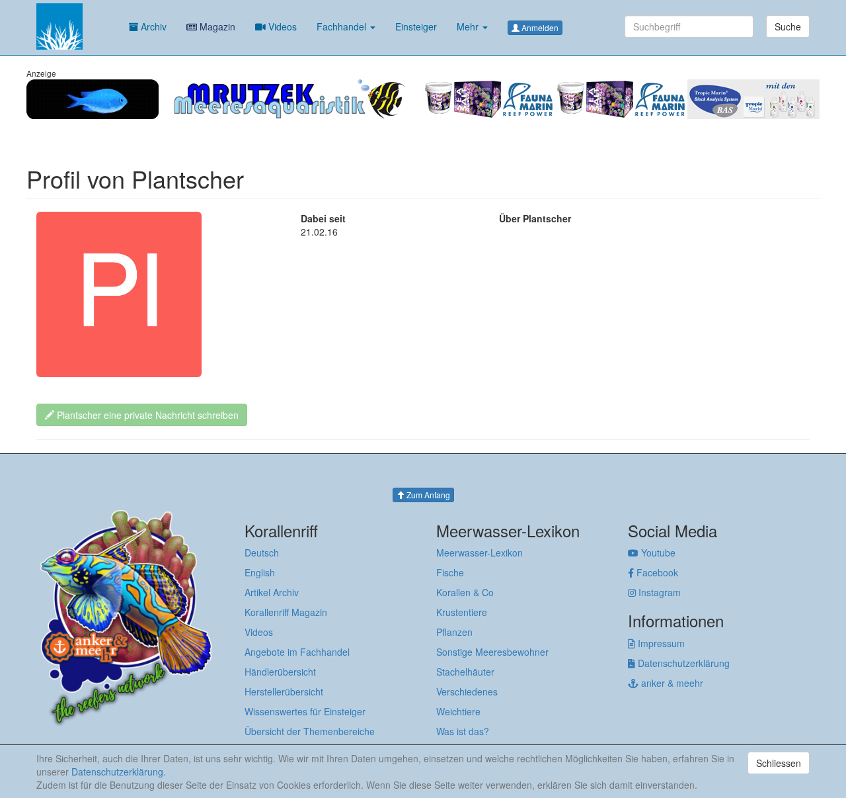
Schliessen (778, 763)
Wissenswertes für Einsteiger (305, 711)
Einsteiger (416, 26)
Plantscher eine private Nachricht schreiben (146, 414)
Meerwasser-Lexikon (479, 552)
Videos (281, 26)
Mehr (469, 26)
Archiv (152, 26)
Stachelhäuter (465, 671)
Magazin (216, 26)
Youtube (656, 552)
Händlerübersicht (280, 671)
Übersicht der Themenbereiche (310, 731)
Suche (788, 26)
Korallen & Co (465, 592)
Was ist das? (462, 731)
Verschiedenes (467, 691)
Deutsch (262, 552)
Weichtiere (458, 711)
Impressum (660, 643)
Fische (450, 572)
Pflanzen (454, 632)
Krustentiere (461, 612)
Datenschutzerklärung (682, 663)
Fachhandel (343, 26)
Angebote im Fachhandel (297, 651)
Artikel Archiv (272, 592)
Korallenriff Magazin (286, 612)
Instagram (658, 592)
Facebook (656, 572)
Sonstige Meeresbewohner (492, 651)
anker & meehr (670, 682)
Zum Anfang (427, 494)
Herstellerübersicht (284, 691)
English (260, 572)
